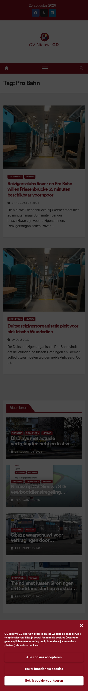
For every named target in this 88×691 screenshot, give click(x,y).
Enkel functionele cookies (44, 669)
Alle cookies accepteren (44, 657)
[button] (81, 625)
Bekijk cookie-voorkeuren (44, 680)
